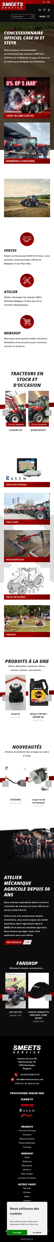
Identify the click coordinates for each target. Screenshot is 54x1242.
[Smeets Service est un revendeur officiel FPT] (27, 1116)
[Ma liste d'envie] (44, 10)
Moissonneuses (27, 1139)
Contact (27, 1200)
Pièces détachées (27, 1143)
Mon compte (27, 1174)
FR (48, 2)
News (27, 1196)
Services (27, 1188)
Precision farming (27, 1130)
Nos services (14, 942)
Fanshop (27, 1147)
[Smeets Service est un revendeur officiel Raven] (27, 1111)
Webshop (27, 1161)
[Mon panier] (39, 10)
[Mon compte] (49, 10)
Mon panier (27, 1165)
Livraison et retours (27, 1178)
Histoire (27, 1192)
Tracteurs (27, 1134)
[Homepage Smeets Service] (27, 1049)
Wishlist (27, 1169)
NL (44, 2)
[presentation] (5, 413)
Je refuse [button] (37, 1232)
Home (27, 1157)
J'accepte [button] (17, 1232)
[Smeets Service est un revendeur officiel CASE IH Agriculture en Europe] (27, 1100)
